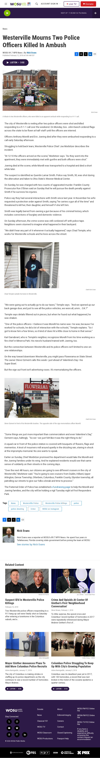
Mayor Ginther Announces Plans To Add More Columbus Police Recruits (26, 665)
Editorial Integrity (64, 715)
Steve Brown (55, 610)
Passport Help (63, 739)
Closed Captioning (64, 733)
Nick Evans (31, 52)
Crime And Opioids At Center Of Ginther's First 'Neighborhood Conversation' (69, 603)
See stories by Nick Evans (31, 544)
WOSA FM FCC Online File (86, 716)
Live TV (72, 3)
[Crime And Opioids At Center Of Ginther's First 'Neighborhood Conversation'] (73, 581)
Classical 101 (42, 721)
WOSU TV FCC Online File (85, 723)
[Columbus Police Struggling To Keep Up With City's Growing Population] (73, 644)
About (59, 709)
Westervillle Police (31, 503)
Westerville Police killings (56, 503)
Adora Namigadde (11, 670)
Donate (89, 4)
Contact (60, 727)
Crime (33, 509)
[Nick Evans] (8, 535)
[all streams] (96, 13)
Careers (60, 721)
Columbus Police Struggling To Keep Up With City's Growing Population (72, 665)
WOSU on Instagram (50, 509)
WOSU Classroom (44, 733)
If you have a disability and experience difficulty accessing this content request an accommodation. (85, 734)
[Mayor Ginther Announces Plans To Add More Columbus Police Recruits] (27, 644)
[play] (7, 13)
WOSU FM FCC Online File (86, 710)
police (76, 503)
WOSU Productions (45, 739)
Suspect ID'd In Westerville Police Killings (24, 601)
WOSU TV (41, 727)
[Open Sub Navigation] (60, 4)
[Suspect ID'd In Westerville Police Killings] (27, 581)
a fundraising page (61, 487)
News (5, 28)
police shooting (17, 509)
